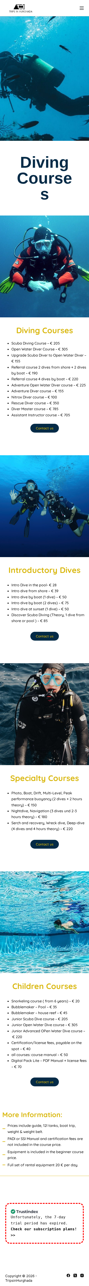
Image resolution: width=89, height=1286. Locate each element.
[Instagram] (82, 1275)
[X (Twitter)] (75, 1275)
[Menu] (82, 8)
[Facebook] (68, 1275)
